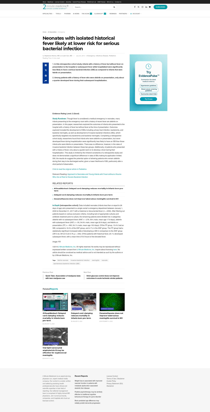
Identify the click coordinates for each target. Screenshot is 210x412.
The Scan (86, 13)
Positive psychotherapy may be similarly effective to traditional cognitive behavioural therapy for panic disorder (88, 394)
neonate (105, 260)
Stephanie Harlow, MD (52, 56)
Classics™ (99, 13)
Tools (58, 13)
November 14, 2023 (107, 321)
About (44, 2)
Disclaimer (110, 386)
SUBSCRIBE (160, 7)
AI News (76, 13)
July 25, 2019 (80, 56)
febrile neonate (63, 260)
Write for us (110, 2)
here (115, 249)
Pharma (67, 13)
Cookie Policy (111, 381)
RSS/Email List (91, 2)
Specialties (47, 13)
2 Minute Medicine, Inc (67, 246)
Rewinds (113, 13)
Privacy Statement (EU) (115, 383)
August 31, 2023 (49, 358)
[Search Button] (114, 7)
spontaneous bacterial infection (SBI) (67, 263)
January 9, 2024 (77, 321)
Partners (123, 13)
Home (44, 32)
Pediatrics (112, 56)
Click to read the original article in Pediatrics (69, 169)
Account (136, 13)
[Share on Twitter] (46, 70)
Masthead (50, 2)
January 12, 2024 (49, 324)
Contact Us (118, 2)
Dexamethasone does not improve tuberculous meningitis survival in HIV (86, 199)
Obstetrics (77, 309)
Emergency (61, 32)
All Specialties (52, 32)
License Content (59, 2)
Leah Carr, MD (67, 56)
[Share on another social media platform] (46, 81)
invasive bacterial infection (80, 260)
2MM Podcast (101, 2)
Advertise (68, 2)
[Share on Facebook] (46, 65)
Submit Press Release (79, 2)
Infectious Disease (102, 56)
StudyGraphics (50, 309)
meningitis (95, 260)
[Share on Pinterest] (46, 75)
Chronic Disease (107, 309)
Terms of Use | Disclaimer (115, 378)
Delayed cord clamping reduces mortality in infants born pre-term (83, 195)
